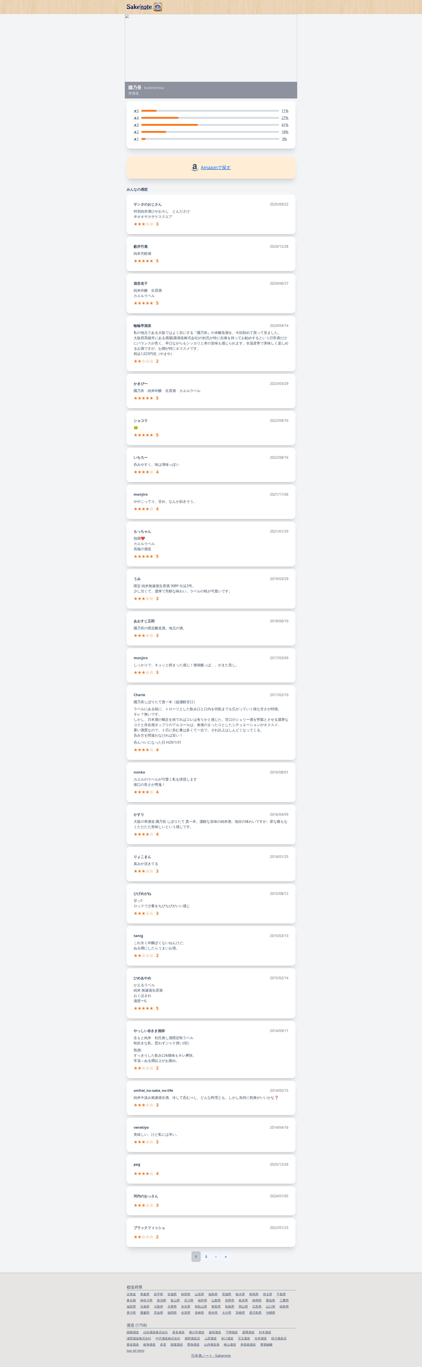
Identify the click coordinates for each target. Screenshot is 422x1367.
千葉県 (281, 1294)
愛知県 (270, 1300)
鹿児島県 (255, 1313)
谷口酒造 (227, 1338)
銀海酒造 (149, 1344)
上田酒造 (210, 1338)
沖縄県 (270, 1313)
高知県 (158, 1313)
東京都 (131, 1300)
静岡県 (257, 1300)
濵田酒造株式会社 (139, 1338)
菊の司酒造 (196, 1332)
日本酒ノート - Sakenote (211, 1355)
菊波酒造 (133, 1344)
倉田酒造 (215, 1332)
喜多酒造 (178, 1332)
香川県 (131, 1313)
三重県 (284, 1300)
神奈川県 (146, 1300)
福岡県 (172, 1313)
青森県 (144, 1294)
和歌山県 (201, 1306)
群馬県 (253, 1294)
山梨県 (216, 1300)
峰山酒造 (230, 1344)
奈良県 (185, 1306)
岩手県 (158, 1294)
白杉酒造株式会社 (155, 1332)
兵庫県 (172, 1306)
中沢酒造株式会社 (168, 1338)
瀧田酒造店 (192, 1338)
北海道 (131, 1294)
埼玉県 (267, 1294)
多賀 (163, 1344)
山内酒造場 (211, 1344)
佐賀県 (185, 1313)
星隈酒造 (248, 1332)
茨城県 (226, 1294)
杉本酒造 (265, 1332)
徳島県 (284, 1306)
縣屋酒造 (177, 1344)
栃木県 (240, 1294)
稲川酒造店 (279, 1338)
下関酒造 (232, 1332)
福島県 (213, 1294)
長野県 (229, 1300)
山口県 (270, 1306)
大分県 (226, 1313)
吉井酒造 (261, 1338)
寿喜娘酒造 (248, 1344)
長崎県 (199, 1313)
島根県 (229, 1306)
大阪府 (158, 1306)
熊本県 (213, 1313)
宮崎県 (240, 1313)
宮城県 (172, 1294)
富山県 (175, 1300)
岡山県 (243, 1306)
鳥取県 (216, 1306)
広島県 (257, 1306)
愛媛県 (144, 1313)
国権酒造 (133, 1332)
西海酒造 (193, 1344)
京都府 (144, 1306)
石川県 (188, 1300)
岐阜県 (243, 1300)
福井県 (202, 1300)
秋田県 (185, 1294)
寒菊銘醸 (266, 1344)
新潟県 (161, 1300)
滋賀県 (131, 1306)
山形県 (199, 1294)
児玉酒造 (244, 1338)
